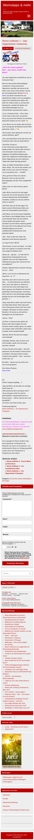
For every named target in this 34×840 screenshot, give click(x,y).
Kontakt (5, 798)
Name (5, 519)
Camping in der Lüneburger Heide (16, 669)
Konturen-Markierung (12, 685)
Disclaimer (6, 806)
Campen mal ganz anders (13, 658)
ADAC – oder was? (11, 635)
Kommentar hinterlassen (22, 48)
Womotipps (5, 481)
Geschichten (13, 478)
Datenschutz (24, 558)
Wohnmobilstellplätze (24, 478)
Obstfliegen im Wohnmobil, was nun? (17, 708)
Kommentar (7, 499)
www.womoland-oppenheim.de (13, 434)
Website (5, 534)
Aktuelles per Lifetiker (12, 624)
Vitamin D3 (8, 729)
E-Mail (5, 527)
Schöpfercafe (6, 592)
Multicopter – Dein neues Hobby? (16, 642)
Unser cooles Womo (9, 598)
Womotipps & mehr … (17, 6)
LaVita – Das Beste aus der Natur (16, 727)
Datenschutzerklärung (10, 802)
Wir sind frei (9, 644)
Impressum (6, 795)
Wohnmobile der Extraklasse (14, 626)
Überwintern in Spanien (13, 638)
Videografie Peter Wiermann (11, 603)
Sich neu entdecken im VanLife (15, 629)
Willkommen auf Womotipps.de (15, 622)
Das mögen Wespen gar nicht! (15, 703)
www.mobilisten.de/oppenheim (12, 429)
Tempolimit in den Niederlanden (15, 651)
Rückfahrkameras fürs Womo (14, 620)
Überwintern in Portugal (13, 640)
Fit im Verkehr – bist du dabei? (15, 692)
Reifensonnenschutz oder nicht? (15, 705)
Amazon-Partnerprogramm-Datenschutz (16, 810)
